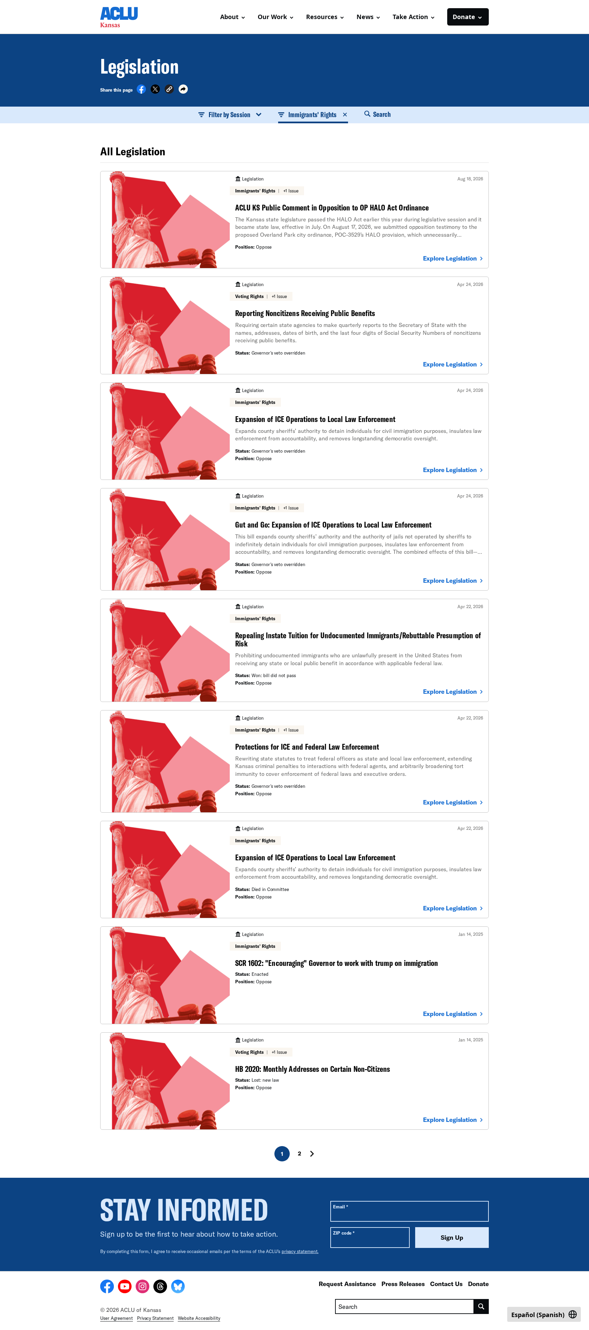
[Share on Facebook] (141, 91)
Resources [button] (321, 17)
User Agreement (116, 1318)
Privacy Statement (155, 1318)
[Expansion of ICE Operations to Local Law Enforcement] (294, 431)
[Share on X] (155, 91)
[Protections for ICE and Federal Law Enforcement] (294, 761)
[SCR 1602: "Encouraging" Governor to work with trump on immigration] (294, 975)
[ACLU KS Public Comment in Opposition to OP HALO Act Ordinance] (294, 219)
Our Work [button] (272, 17)
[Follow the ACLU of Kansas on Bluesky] (178, 1287)
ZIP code (343, 1233)
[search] (481, 1306)
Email (340, 1206)
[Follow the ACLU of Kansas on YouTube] (125, 1287)
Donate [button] (464, 17)
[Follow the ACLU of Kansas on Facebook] (107, 1287)
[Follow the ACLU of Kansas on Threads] (160, 1287)
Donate (478, 1283)
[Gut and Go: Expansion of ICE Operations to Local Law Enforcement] (294, 539)
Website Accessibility (199, 1318)
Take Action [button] (410, 17)
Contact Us (446, 1283)
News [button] (365, 17)
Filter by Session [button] (229, 114)
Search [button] (381, 114)
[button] (169, 90)
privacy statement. (300, 1251)
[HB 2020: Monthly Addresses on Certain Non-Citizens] (294, 1081)
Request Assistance (347, 1283)
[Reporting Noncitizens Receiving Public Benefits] (294, 325)
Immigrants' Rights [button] (312, 114)
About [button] (229, 17)
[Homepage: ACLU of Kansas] (124, 17)
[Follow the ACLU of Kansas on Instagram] (142, 1287)
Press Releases (403, 1283)
